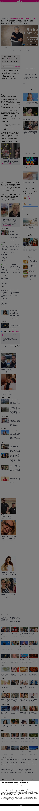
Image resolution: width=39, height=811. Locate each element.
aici (20, 791)
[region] (19, 796)
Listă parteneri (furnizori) (4, 802)
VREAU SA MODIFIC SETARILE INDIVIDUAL (19, 808)
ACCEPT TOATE (19, 805)
